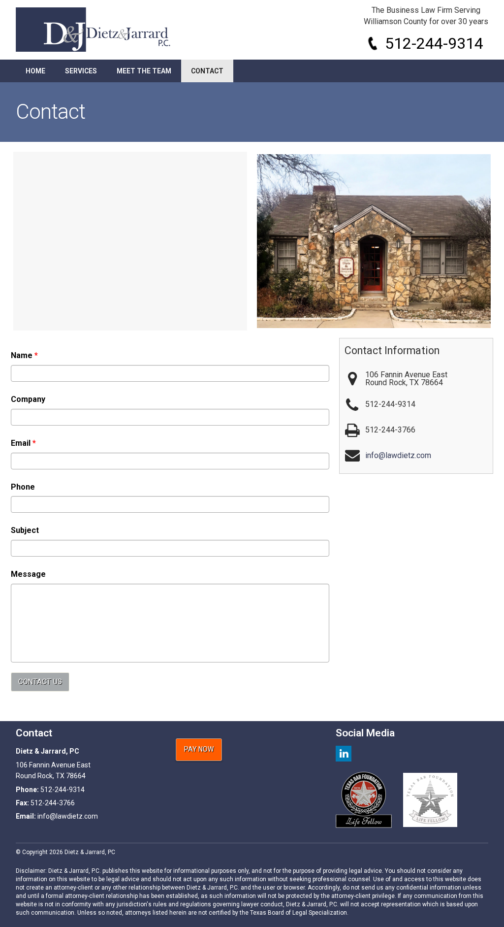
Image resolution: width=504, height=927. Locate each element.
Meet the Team (144, 71)
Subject (25, 530)
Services (81, 71)
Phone (23, 487)
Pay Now (199, 749)
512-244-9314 (434, 43)
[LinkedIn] (343, 754)
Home (35, 71)
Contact (207, 71)
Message (28, 574)
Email (23, 443)
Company (28, 399)
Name (24, 355)
